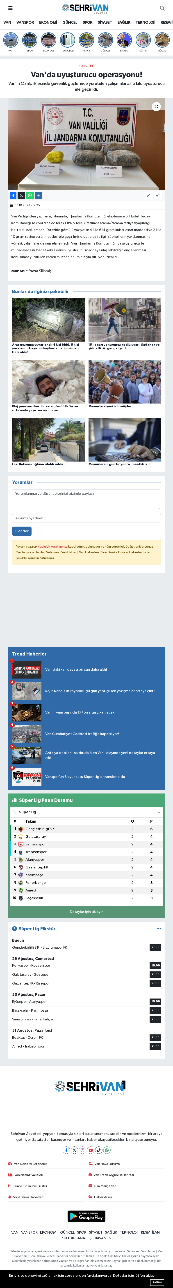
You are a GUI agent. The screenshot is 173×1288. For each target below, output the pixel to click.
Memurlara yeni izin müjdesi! (111, 406)
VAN (7, 23)
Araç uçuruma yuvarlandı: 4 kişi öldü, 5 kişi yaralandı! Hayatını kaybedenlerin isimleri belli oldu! (45, 348)
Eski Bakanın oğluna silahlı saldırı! (38, 464)
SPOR (88, 23)
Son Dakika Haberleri (28, 1197)
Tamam (157, 1282)
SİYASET (105, 23)
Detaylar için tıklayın (86, 912)
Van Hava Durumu (107, 1164)
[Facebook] (66, 1150)
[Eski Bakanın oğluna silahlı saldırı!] (48, 439)
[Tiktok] (98, 1150)
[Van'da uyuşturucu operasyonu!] (86, 144)
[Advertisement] (86, 612)
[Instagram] (82, 1150)
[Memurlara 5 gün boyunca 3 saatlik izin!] (125, 439)
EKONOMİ (48, 23)
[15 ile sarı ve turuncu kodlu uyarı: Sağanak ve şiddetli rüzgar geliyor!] (125, 320)
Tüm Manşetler (105, 1186)
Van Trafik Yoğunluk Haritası (114, 1175)
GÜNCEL (69, 23)
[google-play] (87, 1216)
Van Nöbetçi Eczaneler (30, 1164)
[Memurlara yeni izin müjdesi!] (125, 382)
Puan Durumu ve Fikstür (30, 1186)
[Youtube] (90, 1150)
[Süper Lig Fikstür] (159, 929)
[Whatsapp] (107, 1150)
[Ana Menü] (10, 8)
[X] (74, 1150)
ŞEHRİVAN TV (100, 1238)
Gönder (22, 531)
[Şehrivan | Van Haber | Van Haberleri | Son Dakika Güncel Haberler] (86, 8)
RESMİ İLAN (150, 1232)
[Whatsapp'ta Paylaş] (30, 195)
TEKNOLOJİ (145, 23)
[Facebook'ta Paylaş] (13, 195)
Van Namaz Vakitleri (28, 1175)
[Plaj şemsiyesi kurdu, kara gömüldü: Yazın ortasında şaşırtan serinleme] (48, 382)
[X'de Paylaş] (21, 195)
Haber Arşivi (103, 1197)
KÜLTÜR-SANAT (74, 1238)
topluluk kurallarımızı (53, 546)
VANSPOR (25, 23)
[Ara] (162, 9)
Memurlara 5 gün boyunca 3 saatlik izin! (120, 464)
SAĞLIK (123, 23)
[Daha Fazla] (38, 195)
